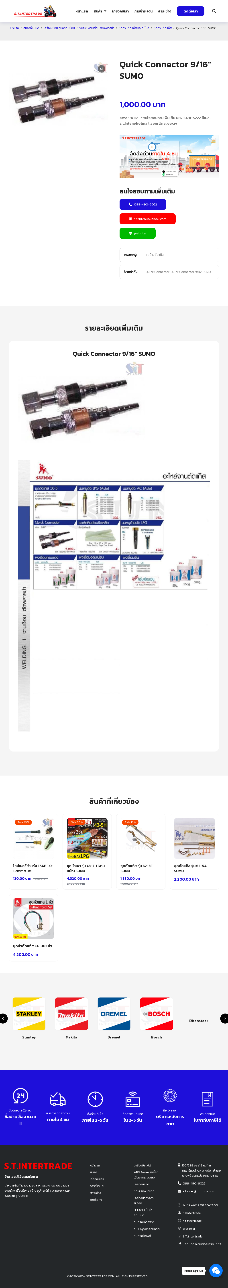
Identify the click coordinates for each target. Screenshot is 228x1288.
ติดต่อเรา (190, 11)
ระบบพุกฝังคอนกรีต (168, 38)
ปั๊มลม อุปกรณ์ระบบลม (99, 38)
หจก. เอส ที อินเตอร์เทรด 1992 (202, 1244)
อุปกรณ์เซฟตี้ (142, 1235)
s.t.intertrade (192, 1220)
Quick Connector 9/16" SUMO (191, 272)
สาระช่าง (164, 11)
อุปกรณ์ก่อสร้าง (198, 38)
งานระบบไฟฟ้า (33, 38)
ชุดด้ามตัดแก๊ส (155, 254)
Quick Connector (157, 272)
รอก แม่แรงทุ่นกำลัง (134, 38)
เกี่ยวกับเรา (120, 11)
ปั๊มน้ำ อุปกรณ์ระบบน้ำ (65, 38)
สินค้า (98, 11)
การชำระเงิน (143, 11)
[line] (221, 1276)
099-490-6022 (145, 204)
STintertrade (192, 1213)
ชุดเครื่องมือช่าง (144, 1191)
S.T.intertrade (193, 1236)
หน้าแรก (81, 11)
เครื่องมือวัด (141, 1184)
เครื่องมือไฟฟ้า (143, 1165)
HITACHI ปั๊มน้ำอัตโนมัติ (143, 1213)
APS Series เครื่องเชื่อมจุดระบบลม (146, 1175)
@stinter (140, 233)
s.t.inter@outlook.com (150, 218)
